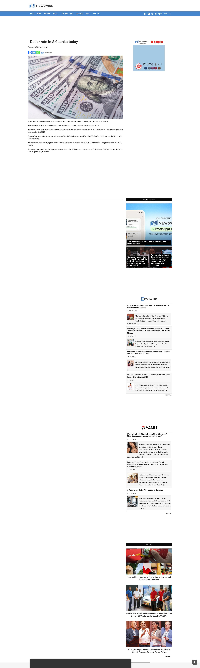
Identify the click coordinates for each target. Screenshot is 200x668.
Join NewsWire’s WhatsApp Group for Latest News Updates (146, 242)
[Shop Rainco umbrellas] (149, 55)
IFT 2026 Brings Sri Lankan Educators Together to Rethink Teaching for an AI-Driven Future (149, 651)
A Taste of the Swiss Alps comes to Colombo (145, 490)
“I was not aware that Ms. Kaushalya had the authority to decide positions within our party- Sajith (137, 261)
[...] (138, 323)
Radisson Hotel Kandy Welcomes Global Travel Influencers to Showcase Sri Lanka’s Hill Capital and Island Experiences (147, 464)
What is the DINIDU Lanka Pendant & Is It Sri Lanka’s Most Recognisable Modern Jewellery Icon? (147, 435)
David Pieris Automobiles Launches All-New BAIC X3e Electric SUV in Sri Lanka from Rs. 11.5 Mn (149, 614)
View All (168, 395)
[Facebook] (30, 52)
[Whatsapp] (38, 52)
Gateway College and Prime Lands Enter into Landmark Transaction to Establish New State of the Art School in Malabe (149, 331)
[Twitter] (34, 52)
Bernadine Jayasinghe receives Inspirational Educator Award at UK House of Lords (148, 353)
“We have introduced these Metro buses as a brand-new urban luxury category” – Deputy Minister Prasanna (160, 260)
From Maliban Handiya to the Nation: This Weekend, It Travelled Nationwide (149, 578)
